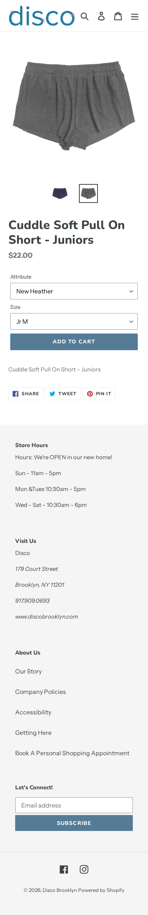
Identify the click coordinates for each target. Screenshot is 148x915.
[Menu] (134, 15)
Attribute (20, 276)
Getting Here (33, 732)
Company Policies (40, 691)
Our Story (28, 671)
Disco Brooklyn (60, 890)
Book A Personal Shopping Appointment (72, 753)
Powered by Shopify (101, 890)
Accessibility (33, 712)
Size (15, 307)
